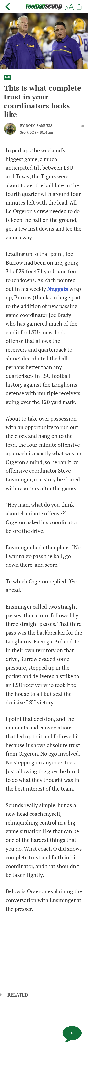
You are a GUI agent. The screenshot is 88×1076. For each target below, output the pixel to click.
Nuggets (57, 288)
